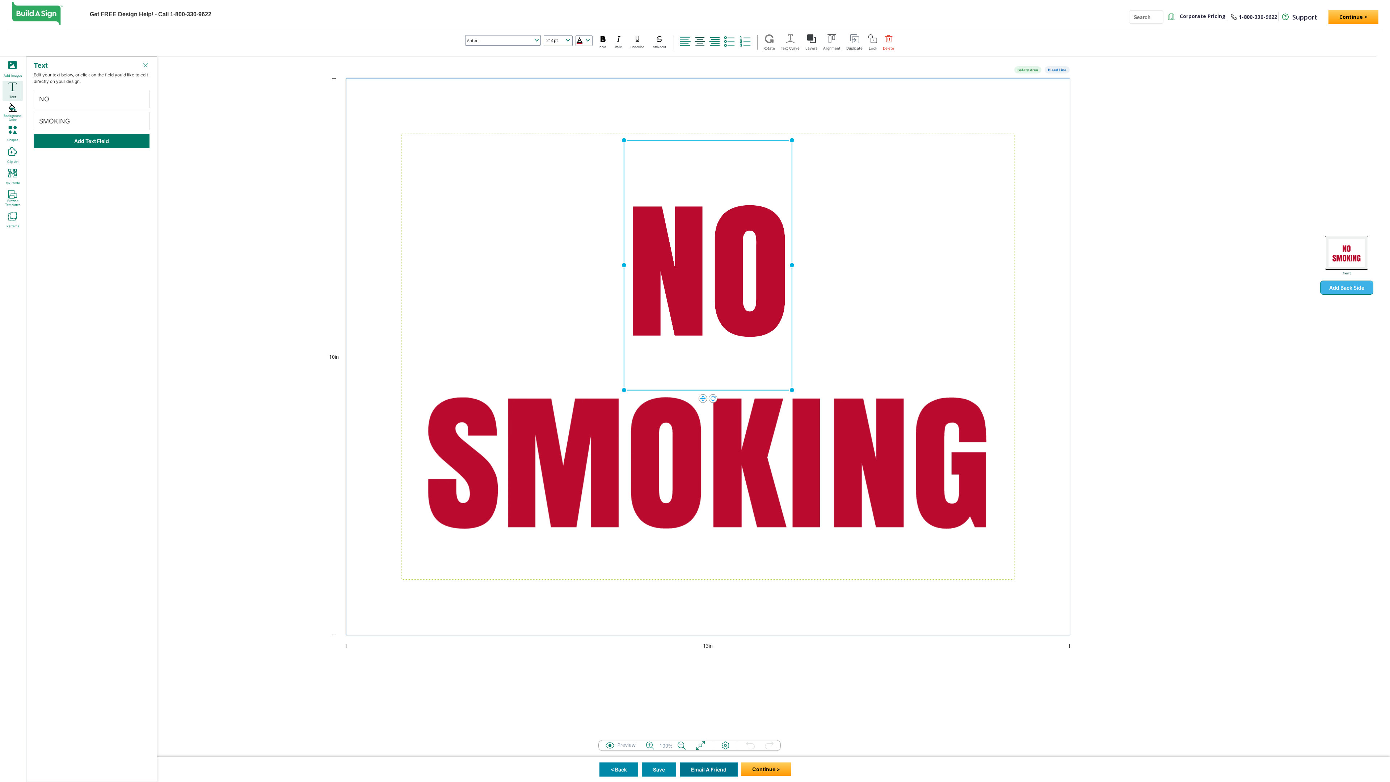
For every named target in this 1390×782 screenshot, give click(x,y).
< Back (619, 769)
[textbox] (87, 99)
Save (659, 769)
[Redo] (769, 745)
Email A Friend (708, 769)
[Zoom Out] (681, 745)
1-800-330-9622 (1258, 16)
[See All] (700, 745)
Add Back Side (1346, 288)
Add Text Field (91, 141)
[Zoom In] (650, 745)
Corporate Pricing (1202, 16)
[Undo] (750, 745)
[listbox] (503, 40)
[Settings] (725, 745)
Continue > (1353, 16)
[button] (685, 41)
